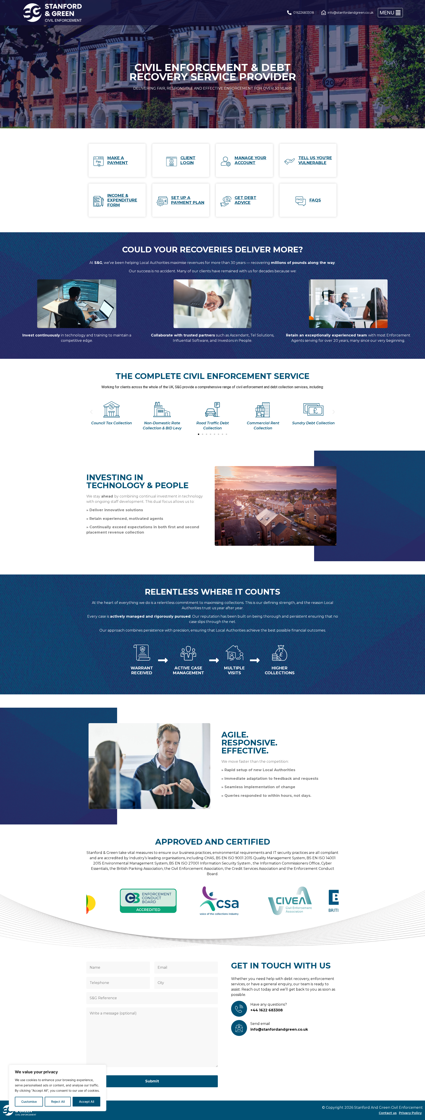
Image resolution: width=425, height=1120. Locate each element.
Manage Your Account (250, 160)
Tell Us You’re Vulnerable (315, 160)
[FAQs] (300, 201)
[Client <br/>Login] (171, 161)
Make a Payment (117, 160)
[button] (390, 12)
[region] (57, 1088)
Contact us (388, 1113)
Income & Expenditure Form (122, 200)
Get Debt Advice (245, 200)
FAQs (315, 200)
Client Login (187, 160)
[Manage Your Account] (225, 161)
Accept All (86, 1101)
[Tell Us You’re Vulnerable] (289, 161)
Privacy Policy (410, 1113)
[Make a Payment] (98, 161)
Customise (29, 1101)
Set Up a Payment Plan (187, 200)
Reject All (58, 1101)
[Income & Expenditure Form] (98, 201)
